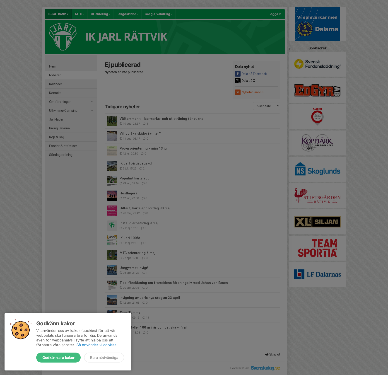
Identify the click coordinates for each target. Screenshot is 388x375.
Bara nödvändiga (104, 357)
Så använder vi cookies (96, 345)
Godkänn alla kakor (58, 357)
